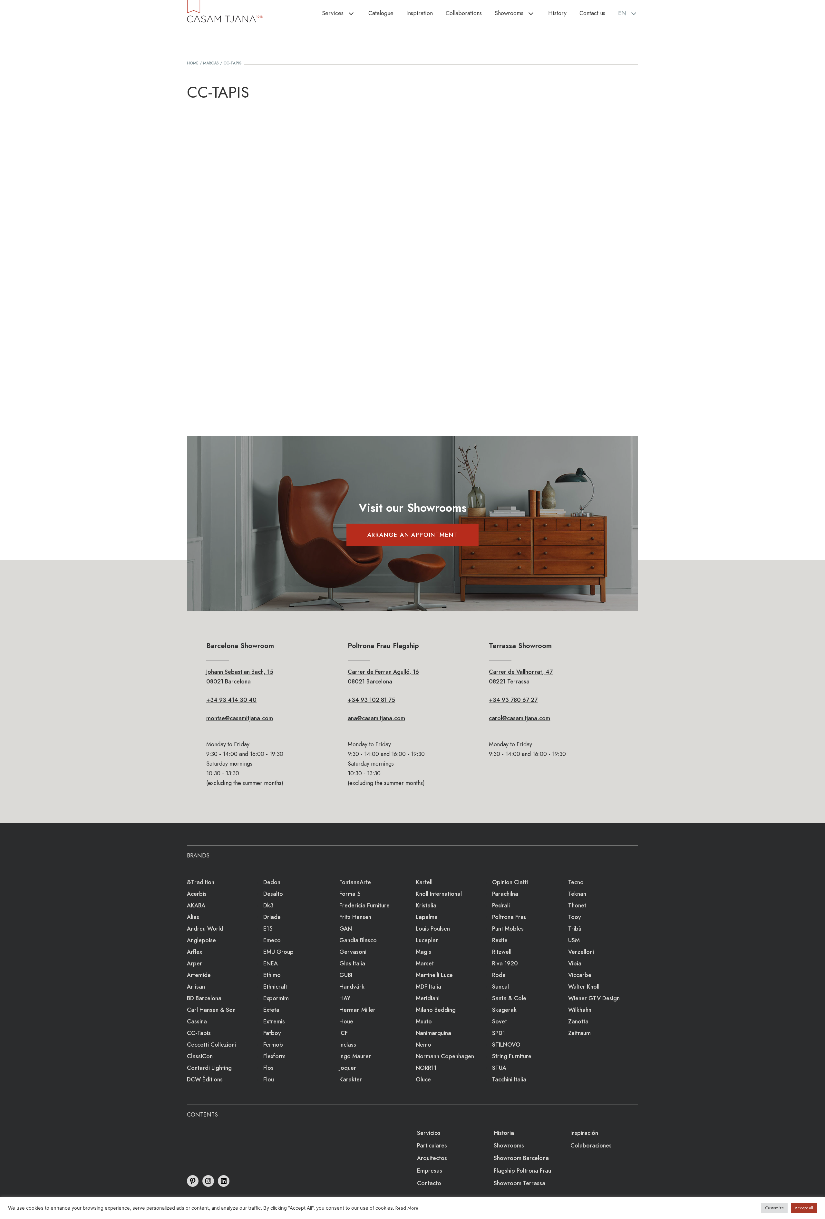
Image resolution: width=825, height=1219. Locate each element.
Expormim (276, 998)
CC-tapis (199, 1033)
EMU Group (278, 952)
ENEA (270, 963)
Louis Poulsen (433, 928)
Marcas (211, 63)
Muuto (424, 1021)
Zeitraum (579, 1033)
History (557, 13)
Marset (425, 963)
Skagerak (504, 1010)
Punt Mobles (508, 928)
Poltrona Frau (509, 917)
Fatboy (272, 1033)
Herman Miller (357, 1010)
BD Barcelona (204, 998)
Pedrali (501, 905)
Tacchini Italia (509, 1079)
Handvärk (351, 986)
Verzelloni (581, 952)
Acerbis (197, 894)
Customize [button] (774, 1208)
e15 (268, 928)
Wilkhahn (579, 1010)
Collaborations (464, 13)
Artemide (199, 975)
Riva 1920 (505, 963)
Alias (193, 917)
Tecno (576, 882)
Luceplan (427, 940)
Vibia (574, 963)
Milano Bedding (436, 1010)
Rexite (500, 940)
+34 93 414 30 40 (231, 700)
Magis (423, 952)
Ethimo (272, 975)
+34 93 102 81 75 (371, 700)
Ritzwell (501, 952)
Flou (268, 1079)
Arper (194, 963)
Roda (499, 975)
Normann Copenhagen (445, 1056)
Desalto (273, 894)
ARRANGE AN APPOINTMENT (412, 535)
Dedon (271, 882)
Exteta (271, 1010)
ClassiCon (200, 1056)
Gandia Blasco (358, 940)
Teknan (577, 894)
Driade (272, 917)
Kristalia (426, 905)
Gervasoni (352, 952)
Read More (406, 1207)
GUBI (345, 975)
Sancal (500, 986)
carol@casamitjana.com (519, 718)
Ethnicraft (275, 986)
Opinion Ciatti (510, 882)
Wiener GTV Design (594, 998)
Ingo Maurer (355, 1056)
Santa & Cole (509, 998)
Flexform (274, 1056)
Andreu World (205, 928)
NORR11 (426, 1068)
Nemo (423, 1044)
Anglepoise (201, 940)
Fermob (273, 1044)
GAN (345, 928)
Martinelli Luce (434, 975)
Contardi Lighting (209, 1068)
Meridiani (428, 998)
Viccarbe (579, 975)
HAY (344, 998)
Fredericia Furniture (364, 905)
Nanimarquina (433, 1033)
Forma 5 (350, 894)
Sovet (499, 1021)
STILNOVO (506, 1044)
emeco (272, 940)
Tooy (574, 917)
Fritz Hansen (355, 917)
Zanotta (578, 1021)
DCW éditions (205, 1079)
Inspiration (419, 13)
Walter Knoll (583, 986)
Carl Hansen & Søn (211, 1010)
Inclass (347, 1044)
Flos (268, 1068)
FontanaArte (355, 882)
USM (574, 940)
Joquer (347, 1068)
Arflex (194, 952)
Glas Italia (352, 963)
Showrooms (509, 13)
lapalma (427, 917)
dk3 (268, 905)
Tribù (574, 928)
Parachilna (505, 894)
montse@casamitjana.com (239, 718)
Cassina (197, 1021)
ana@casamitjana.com (376, 718)
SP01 (498, 1033)
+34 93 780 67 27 (513, 700)
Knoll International (439, 894)
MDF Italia (428, 986)
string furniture (511, 1056)
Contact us (592, 13)
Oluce (423, 1079)
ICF (343, 1033)
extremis (274, 1021)
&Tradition (200, 882)
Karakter (350, 1079)
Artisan (196, 986)
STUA (499, 1068)
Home (193, 63)
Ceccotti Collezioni (211, 1044)
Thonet (577, 905)
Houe (346, 1021)
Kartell (424, 882)
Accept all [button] (804, 1208)
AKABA (196, 905)
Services (333, 13)
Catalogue (380, 13)
